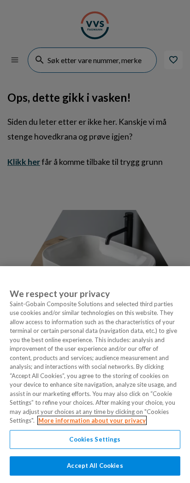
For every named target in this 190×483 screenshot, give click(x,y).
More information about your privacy (92, 420)
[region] (95, 374)
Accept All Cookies (95, 465)
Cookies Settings (94, 439)
